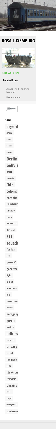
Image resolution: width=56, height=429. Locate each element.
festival (11, 249)
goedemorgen (15, 269)
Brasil (9, 171)
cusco (9, 217)
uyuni (9, 391)
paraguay (13, 314)
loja (8, 294)
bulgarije (10, 178)
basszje (9, 146)
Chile (10, 184)
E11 (9, 236)
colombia (13, 191)
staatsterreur (15, 372)
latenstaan (11, 288)
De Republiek (28, 15)
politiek (10, 327)
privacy (12, 346)
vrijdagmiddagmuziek (16, 404)
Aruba (9, 133)
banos (9, 139)
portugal (10, 340)
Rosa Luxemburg (18, 40)
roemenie (12, 359)
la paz (10, 281)
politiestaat (15, 333)
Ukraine (12, 385)
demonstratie (13, 223)
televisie (11, 379)
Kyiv (9, 275)
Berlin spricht (13, 97)
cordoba (12, 197)
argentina (15, 126)
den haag (11, 230)
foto (8, 256)
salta (9, 366)
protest (10, 353)
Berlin (12, 158)
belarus (9, 152)
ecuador (14, 242)
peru (11, 320)
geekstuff (11, 262)
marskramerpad (13, 301)
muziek (10, 307)
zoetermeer (13, 411)
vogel (9, 398)
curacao (11, 210)
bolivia (13, 165)
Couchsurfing (15, 204)
